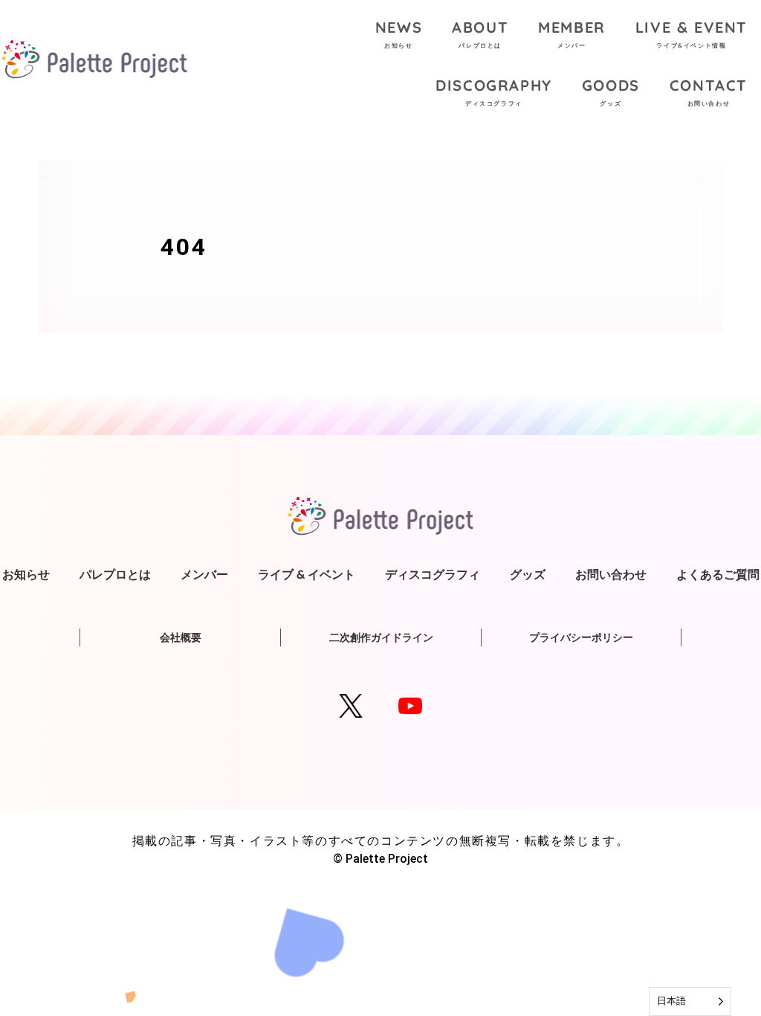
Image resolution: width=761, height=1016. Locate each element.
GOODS (611, 91)
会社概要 (180, 637)
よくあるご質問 (718, 574)
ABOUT (480, 33)
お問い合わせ (611, 574)
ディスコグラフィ (432, 574)
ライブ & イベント (306, 574)
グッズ (527, 574)
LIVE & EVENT (691, 33)
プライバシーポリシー (581, 637)
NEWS (398, 33)
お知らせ (26, 574)
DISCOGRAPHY (493, 91)
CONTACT (709, 91)
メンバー (204, 574)
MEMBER (572, 33)
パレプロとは (115, 574)
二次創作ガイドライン (381, 637)
